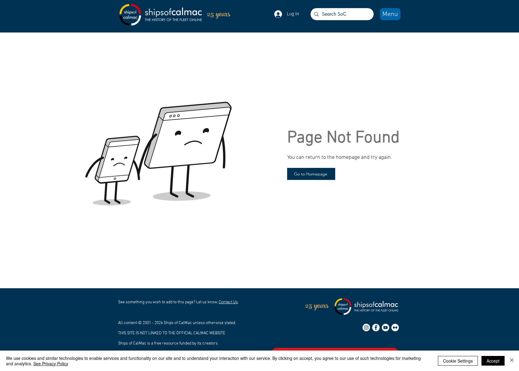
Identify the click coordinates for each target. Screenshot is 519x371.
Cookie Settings (458, 361)
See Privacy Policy (50, 363)
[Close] (511, 360)
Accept (493, 361)
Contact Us (228, 302)
